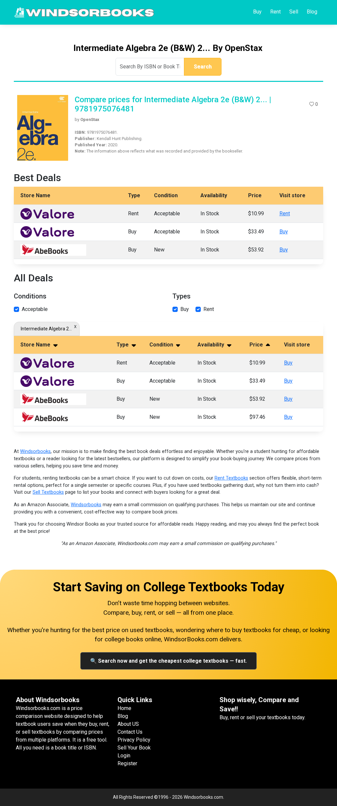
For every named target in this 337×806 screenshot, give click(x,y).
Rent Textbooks (231, 478)
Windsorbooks (35, 451)
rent (208, 309)
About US (128, 724)
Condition (161, 345)
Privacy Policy (133, 740)
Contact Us (130, 732)
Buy (257, 12)
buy (184, 309)
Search (203, 66)
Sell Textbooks (48, 492)
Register (127, 763)
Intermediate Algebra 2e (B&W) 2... (47, 328)
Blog (312, 12)
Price (256, 345)
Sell (293, 12)
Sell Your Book (134, 748)
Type (123, 345)
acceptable (35, 309)
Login (123, 755)
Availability (211, 345)
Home (124, 708)
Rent (275, 12)
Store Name (36, 345)
